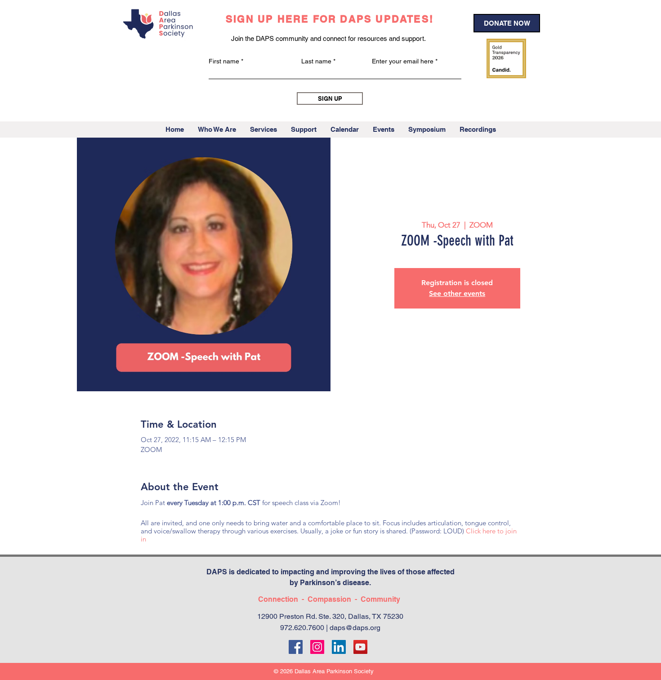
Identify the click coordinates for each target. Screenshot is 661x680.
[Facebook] (296, 647)
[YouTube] (360, 647)
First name (224, 61)
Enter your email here (402, 61)
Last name (316, 61)
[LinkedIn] (339, 647)
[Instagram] (317, 647)
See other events (457, 293)
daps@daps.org (355, 627)
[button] (217, 129)
